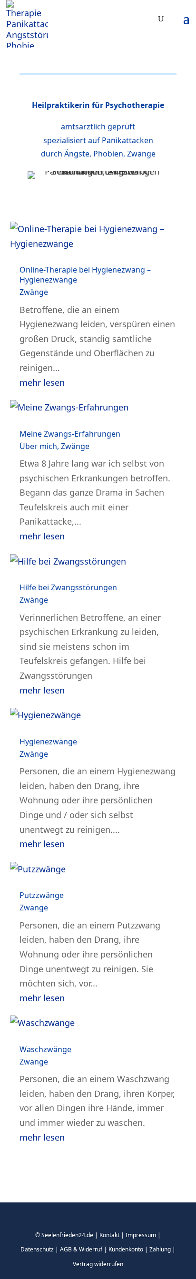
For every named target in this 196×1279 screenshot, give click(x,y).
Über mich (38, 446)
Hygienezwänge (48, 741)
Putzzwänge (42, 895)
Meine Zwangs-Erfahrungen (70, 434)
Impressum (141, 1235)
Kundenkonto (125, 1249)
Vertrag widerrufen (98, 1264)
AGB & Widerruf (81, 1249)
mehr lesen (42, 382)
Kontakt (109, 1235)
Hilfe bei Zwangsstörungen (68, 587)
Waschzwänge (45, 1049)
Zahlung (160, 1249)
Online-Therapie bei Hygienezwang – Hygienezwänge (85, 274)
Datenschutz (37, 1249)
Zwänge (34, 292)
